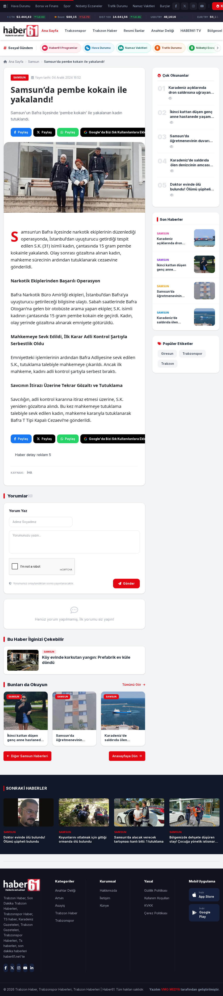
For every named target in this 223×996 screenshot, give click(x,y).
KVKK (148, 905)
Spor (67, 6)
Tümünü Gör (132, 684)
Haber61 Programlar (63, 47)
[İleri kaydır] (217, 48)
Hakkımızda (108, 890)
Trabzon (167, 363)
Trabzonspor (75, 31)
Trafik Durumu (118, 6)
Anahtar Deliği (162, 31)
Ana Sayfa (49, 31)
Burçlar (165, 6)
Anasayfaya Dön (125, 756)
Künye (104, 905)
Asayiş (60, 905)
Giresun (167, 353)
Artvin (59, 898)
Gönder (129, 583)
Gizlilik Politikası (155, 890)
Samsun (33, 61)
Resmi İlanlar (134, 31)
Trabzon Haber (105, 31)
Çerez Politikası (155, 913)
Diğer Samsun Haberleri (29, 756)
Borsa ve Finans (46, 6)
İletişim (105, 898)
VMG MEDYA (171, 989)
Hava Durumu (20, 6)
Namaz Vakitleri (144, 6)
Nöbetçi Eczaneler (89, 6)
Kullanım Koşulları (156, 898)
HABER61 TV (191, 31)
